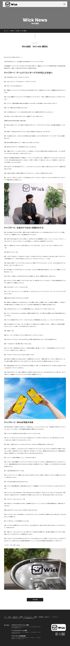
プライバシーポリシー (28, 617)
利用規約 (35, 617)
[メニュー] (64, 4)
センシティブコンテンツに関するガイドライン (12, 618)
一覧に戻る (35, 599)
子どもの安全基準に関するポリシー (29, 618)
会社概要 (21, 617)
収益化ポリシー (48, 617)
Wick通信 (12, 30)
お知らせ (9, 617)
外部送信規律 (41, 617)
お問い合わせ (15, 617)
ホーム (5, 617)
